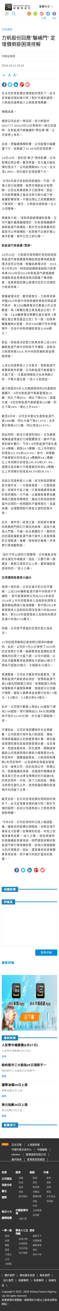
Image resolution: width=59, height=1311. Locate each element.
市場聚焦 (23, 1243)
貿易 (21, 1191)
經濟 (18, 1172)
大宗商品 (51, 1196)
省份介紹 (37, 1254)
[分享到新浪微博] (27, 84)
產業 (7, 1249)
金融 (35, 1201)
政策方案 (23, 1239)
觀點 (7, 1245)
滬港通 (50, 1201)
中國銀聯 (42, 1149)
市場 (45, 1172)
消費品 (36, 1191)
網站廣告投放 (27, 1275)
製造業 (36, 1187)
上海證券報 (33, 1144)
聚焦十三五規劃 (22, 1232)
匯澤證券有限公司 (36, 1154)
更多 (32, 1230)
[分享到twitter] (10, 84)
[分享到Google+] (21, 84)
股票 (49, 1178)
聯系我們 (45, 1275)
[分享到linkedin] (16, 84)
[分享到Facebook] (4, 84)
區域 (21, 1182)
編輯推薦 (7, 1218)
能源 (35, 1178)
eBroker (15, 1154)
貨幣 (49, 1187)
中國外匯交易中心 (21, 1149)
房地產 (36, 1215)
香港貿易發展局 (36, 1159)
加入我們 (8, 1280)
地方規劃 (23, 1253)
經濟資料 (23, 1196)
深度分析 (7, 1185)
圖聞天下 (37, 1236)
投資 (21, 1187)
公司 (7, 1259)
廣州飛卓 (16, 1159)
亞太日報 (16, 1144)
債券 (49, 1182)
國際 (4, 1197)
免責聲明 (39, 1280)
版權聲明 (23, 1280)
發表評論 (46, 952)
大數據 (8, 1263)
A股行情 (23, 1218)
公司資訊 (7, 29)
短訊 (35, 1249)
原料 (35, 1182)
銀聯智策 (37, 1245)
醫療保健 (37, 1196)
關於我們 (10, 1275)
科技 (35, 1205)
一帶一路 (7, 1230)
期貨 (49, 1191)
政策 (4, 1172)
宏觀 (21, 1178)
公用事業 (37, 1210)
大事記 (8, 1254)
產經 (32, 1172)
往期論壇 (37, 1240)
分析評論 (23, 1248)
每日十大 (7, 1211)
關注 (4, 1191)
